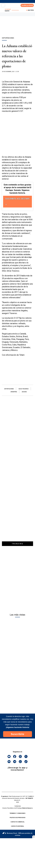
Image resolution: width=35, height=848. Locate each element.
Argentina (13, 391)
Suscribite (17, 734)
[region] (17, 30)
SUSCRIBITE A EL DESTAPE (17, 199)
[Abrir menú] (3, 5)
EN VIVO (31, 10)
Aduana (24, 391)
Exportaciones (9, 389)
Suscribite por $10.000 (27, 5)
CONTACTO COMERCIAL (17, 822)
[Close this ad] (33, 836)
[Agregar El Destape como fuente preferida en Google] (17, 75)
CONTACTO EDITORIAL (17, 826)
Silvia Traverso (24, 389)
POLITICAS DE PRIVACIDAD (17, 817)
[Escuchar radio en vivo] (2, 10)
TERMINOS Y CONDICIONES (17, 813)
